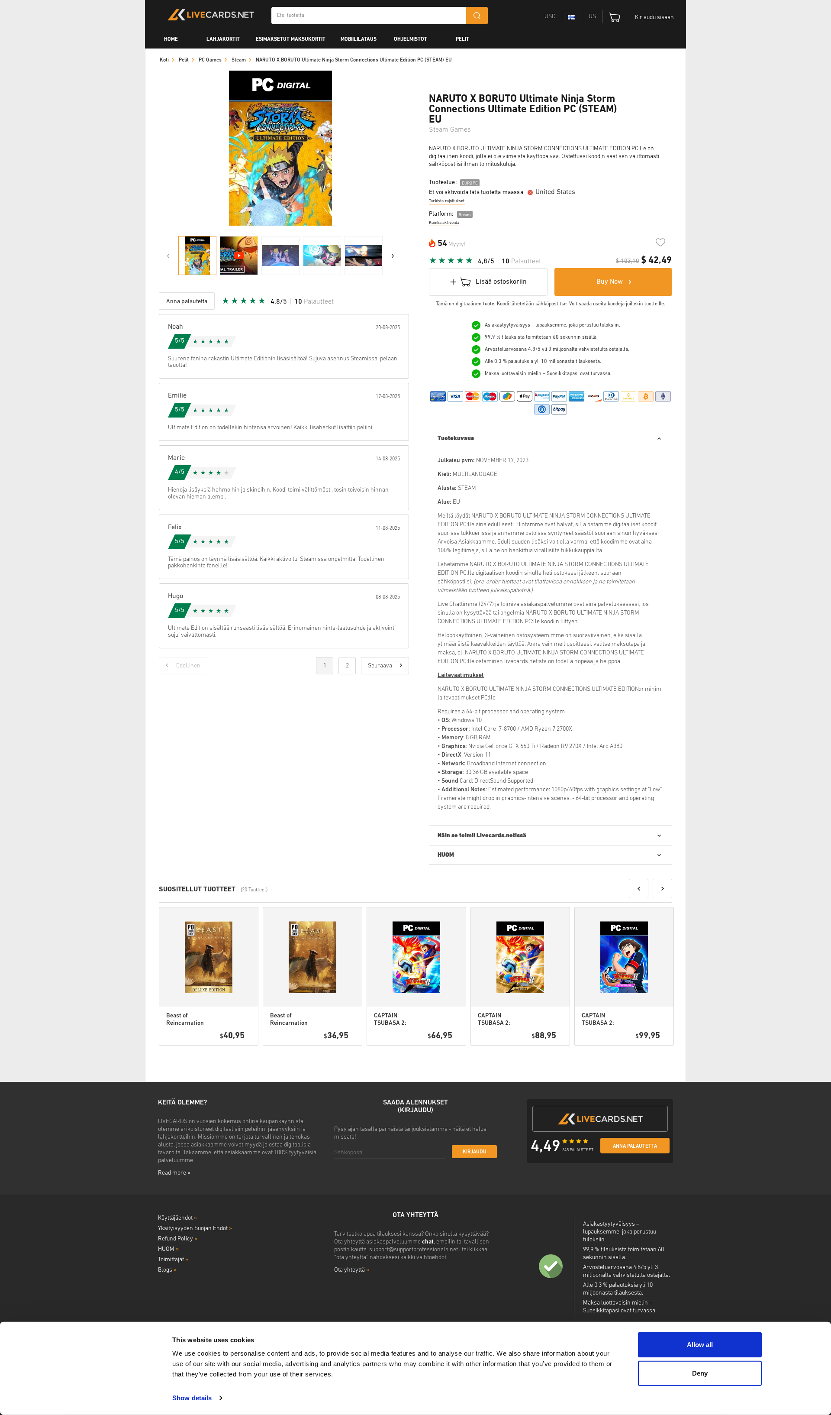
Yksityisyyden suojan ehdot (195, 1228)
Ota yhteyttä (351, 1270)
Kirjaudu (474, 1152)
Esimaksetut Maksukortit (290, 39)
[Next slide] (393, 255)
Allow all (700, 1344)
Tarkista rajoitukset (447, 201)
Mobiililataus (359, 39)
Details (227, 1056)
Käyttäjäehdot (177, 1218)
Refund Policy (177, 1239)
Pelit (462, 39)
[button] (638, 888)
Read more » (174, 1173)
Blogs (167, 1270)
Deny (700, 1372)
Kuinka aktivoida (444, 222)
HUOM (168, 1249)
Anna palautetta (635, 1146)
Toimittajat (173, 1259)
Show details (192, 1398)
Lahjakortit (223, 39)
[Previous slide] (167, 255)
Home (171, 39)
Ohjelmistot (410, 39)
